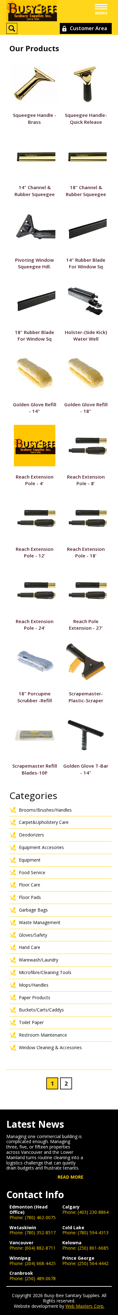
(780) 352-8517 (40, 1233)
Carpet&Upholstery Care (44, 822)
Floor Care (29, 885)
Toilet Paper (31, 1022)
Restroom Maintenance (43, 1035)
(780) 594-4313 (93, 1233)
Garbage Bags (33, 910)
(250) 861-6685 (93, 1248)
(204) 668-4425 (40, 1263)
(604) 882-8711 (40, 1248)
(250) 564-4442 (93, 1263)
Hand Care (29, 947)
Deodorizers (31, 835)
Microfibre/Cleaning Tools (45, 972)
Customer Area (88, 28)
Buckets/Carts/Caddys (41, 1010)
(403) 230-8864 (93, 1212)
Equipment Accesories (41, 847)
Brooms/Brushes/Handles (45, 810)
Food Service (32, 872)
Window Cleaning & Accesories (50, 1047)
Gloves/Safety (33, 935)
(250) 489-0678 (40, 1278)
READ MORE (70, 1177)
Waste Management (39, 922)
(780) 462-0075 (40, 1217)
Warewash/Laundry (38, 960)
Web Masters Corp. (84, 1306)
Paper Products (34, 997)
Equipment (30, 860)
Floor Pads (30, 897)
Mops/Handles (33, 985)
